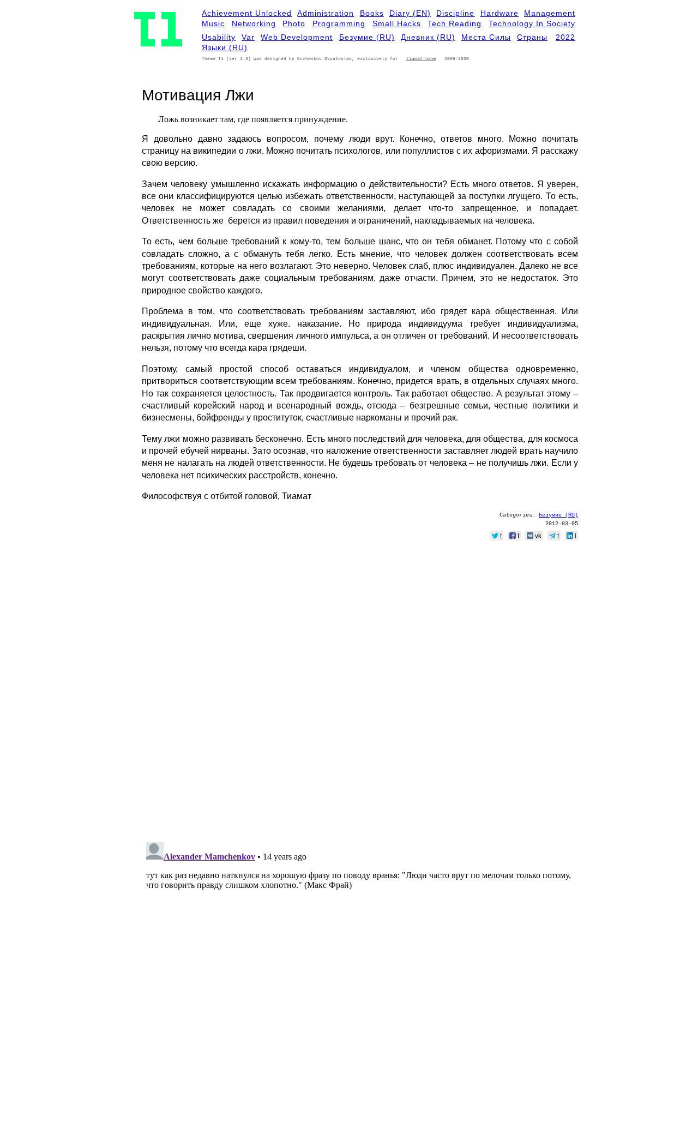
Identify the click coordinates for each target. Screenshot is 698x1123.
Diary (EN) (410, 13)
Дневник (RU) (428, 37)
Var (248, 37)
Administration (325, 13)
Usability (219, 37)
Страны (532, 37)
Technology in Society (532, 23)
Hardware (499, 13)
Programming (338, 23)
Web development (297, 37)
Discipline (455, 13)
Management (549, 13)
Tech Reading (455, 23)
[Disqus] (360, 693)
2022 (565, 37)
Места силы (486, 37)
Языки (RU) (225, 47)
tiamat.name (421, 58)
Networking (254, 23)
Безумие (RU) (367, 37)
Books (372, 13)
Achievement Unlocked (247, 13)
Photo (293, 23)
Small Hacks (396, 23)
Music (213, 23)
